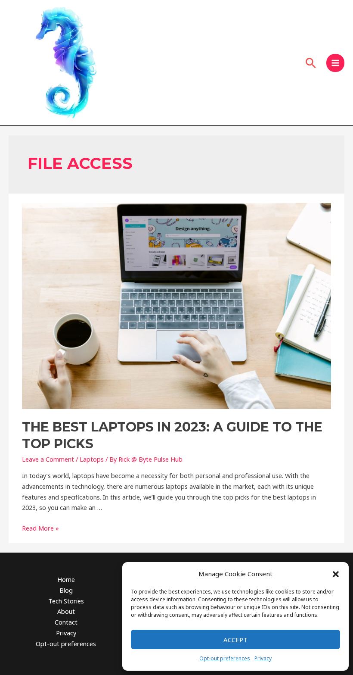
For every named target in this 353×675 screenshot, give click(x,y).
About (66, 611)
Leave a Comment (48, 459)
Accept (235, 639)
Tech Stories (66, 601)
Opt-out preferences (224, 658)
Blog (66, 590)
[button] (335, 574)
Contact (66, 622)
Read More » (40, 528)
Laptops (92, 459)
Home (66, 579)
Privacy (263, 658)
